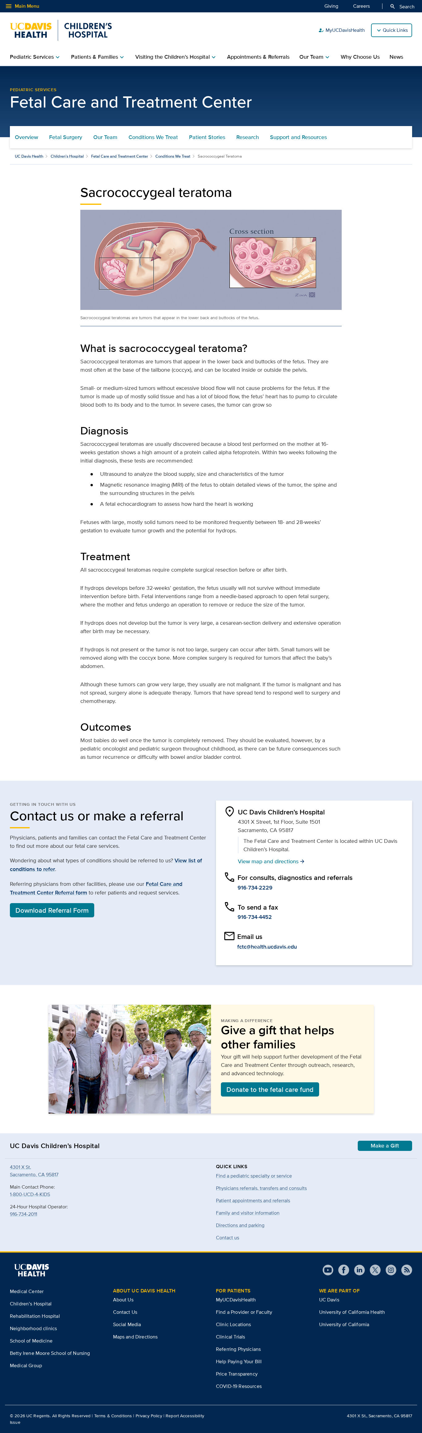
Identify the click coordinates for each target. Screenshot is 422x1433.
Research (247, 137)
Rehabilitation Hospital (35, 1316)
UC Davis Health (29, 156)
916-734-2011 (23, 1214)
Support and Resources (298, 137)
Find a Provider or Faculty (244, 1312)
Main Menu (22, 6)
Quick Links (395, 30)
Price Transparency (237, 1373)
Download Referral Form (52, 910)
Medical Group (26, 1365)
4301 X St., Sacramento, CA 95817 (379, 1416)
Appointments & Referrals (258, 57)
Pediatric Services (33, 90)
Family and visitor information (248, 1212)
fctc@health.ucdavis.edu (267, 947)
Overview (26, 137)
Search (402, 6)
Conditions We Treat (153, 137)
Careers (361, 6)
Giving (331, 6)
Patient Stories (207, 137)
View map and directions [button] (271, 861)
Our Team (105, 137)
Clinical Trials (230, 1336)
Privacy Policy (149, 1416)
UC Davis (329, 1299)
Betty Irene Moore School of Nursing (50, 1353)
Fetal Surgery (65, 137)
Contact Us (125, 1312)
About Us (123, 1299)
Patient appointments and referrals (253, 1200)
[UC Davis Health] (31, 1270)
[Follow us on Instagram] (388, 1270)
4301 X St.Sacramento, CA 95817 (34, 1171)
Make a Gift (385, 1146)
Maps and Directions (135, 1336)
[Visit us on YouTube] (328, 1270)
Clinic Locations (233, 1324)
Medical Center (27, 1291)
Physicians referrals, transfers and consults (261, 1188)
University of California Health (352, 1312)
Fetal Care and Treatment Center (119, 156)
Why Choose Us (360, 57)
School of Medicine (31, 1340)
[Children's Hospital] (61, 30)
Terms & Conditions (113, 1416)
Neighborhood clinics (33, 1328)
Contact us (227, 1237)
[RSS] (404, 1270)
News (396, 57)
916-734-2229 (255, 888)
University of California (344, 1324)
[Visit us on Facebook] (341, 1270)
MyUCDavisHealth (341, 30)
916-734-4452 (255, 917)
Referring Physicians (238, 1349)
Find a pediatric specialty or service (254, 1175)
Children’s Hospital (67, 156)
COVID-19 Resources (239, 1386)
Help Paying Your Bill (239, 1361)
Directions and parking (240, 1225)
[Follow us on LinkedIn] (357, 1270)
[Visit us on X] (373, 1270)
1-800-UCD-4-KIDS (30, 1194)
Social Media (127, 1324)
